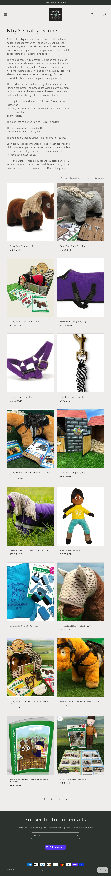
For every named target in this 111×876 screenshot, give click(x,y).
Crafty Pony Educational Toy (22, 246)
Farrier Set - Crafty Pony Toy (72, 246)
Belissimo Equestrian (21, 870)
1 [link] (44, 799)
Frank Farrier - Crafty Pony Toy (74, 779)
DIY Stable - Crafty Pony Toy (72, 473)
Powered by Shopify (36, 870)
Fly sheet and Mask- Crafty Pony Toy (76, 626)
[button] (6, 14)
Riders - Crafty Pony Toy (70, 550)
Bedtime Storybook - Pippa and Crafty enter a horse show (30, 780)
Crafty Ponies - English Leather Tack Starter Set (29, 702)
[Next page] (66, 799)
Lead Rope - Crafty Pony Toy (72, 397)
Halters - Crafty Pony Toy (21, 397)
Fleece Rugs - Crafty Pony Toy (73, 322)
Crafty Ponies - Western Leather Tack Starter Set (30, 474)
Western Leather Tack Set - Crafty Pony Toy (79, 701)
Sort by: (64, 178)
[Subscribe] (77, 835)
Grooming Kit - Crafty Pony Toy (24, 626)
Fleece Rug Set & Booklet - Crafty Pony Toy (29, 550)
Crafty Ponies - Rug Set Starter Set (25, 322)
